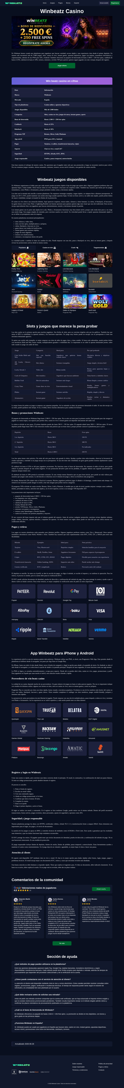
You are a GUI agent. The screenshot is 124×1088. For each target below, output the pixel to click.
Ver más (62, 943)
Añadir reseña (101, 889)
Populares (22, 247)
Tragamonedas (99, 247)
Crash (73, 247)
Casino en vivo (48, 247)
